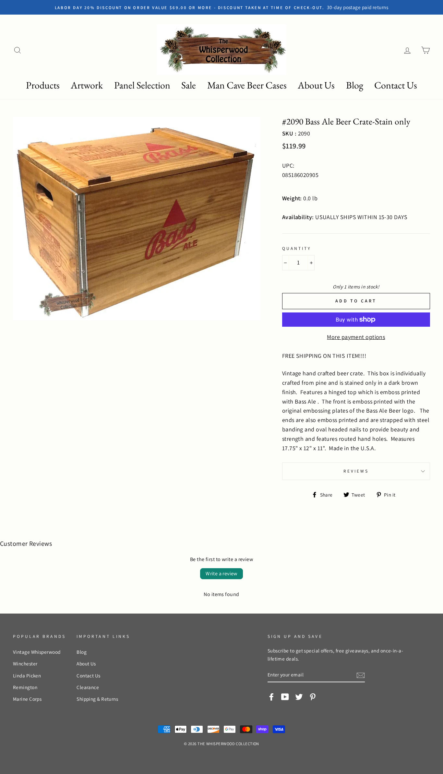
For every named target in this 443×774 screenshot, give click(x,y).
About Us (316, 85)
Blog (354, 85)
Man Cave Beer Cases (247, 85)
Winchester (25, 663)
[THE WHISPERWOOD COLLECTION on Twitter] (299, 696)
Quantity (296, 248)
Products (43, 85)
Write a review (221, 573)
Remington (25, 687)
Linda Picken (27, 675)
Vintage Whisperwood (37, 652)
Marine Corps (27, 699)
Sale (188, 85)
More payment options (356, 337)
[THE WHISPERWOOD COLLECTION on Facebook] (271, 696)
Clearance (88, 687)
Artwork (87, 85)
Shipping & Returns (97, 699)
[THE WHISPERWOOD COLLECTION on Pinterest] (313, 696)
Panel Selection (142, 85)
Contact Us (395, 85)
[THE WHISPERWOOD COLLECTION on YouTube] (285, 696)
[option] (221, 7)
